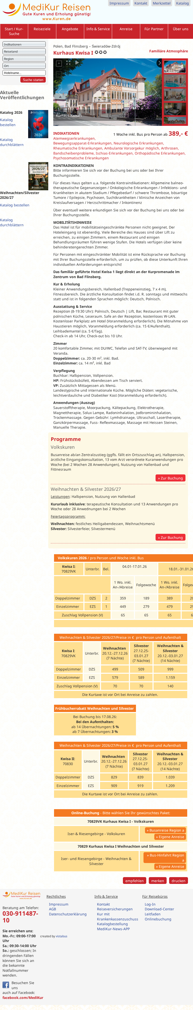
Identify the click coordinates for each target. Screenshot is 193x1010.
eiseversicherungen (116, 909)
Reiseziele (42, 28)
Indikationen (12, 44)
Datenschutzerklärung (68, 914)
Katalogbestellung (113, 923)
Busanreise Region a (167, 830)
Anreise (126, 28)
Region (9, 59)
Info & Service (98, 28)
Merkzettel (162, 3)
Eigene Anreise (171, 836)
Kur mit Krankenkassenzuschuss (117, 916)
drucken (178, 880)
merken (157, 880)
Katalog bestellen (8, 122)
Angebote (70, 28)
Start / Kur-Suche (14, 31)
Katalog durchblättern (12, 142)
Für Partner (154, 28)
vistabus (61, 936)
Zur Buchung (172, 478)
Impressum (119, 3)
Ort (6, 66)
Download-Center (159, 909)
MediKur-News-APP (114, 928)
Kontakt (140, 3)
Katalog (182, 3)
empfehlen (134, 880)
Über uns (180, 28)
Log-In (150, 904)
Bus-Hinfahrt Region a (167, 858)
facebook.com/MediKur (23, 997)
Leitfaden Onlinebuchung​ (158, 916)
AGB (52, 909)
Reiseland (11, 51)
